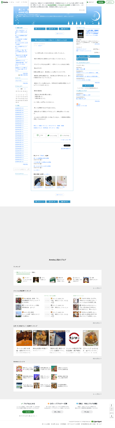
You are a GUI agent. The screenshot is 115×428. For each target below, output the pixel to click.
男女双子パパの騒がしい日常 (83, 95)
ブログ (39, 45)
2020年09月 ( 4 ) (19, 146)
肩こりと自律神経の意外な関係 (41, 158)
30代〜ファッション (78, 295)
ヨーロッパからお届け (50, 295)
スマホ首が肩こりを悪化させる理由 (42, 162)
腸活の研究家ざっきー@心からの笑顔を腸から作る (88, 76)
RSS (79, 104)
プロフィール (89, 35)
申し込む (87, 412)
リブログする (65, 135)
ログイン (110, 2)
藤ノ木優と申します (81, 98)
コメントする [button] (53, 135)
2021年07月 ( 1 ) (19, 134)
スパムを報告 (46, 424)
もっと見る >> (37, 170)
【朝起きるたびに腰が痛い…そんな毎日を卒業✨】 (21, 57)
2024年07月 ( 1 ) (19, 114)
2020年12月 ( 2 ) (19, 142)
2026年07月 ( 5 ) (19, 108)
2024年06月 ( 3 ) (19, 116)
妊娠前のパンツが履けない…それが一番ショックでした (21, 69)
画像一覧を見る (24, 75)
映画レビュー (19, 295)
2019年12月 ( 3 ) (19, 161)
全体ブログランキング (81, 49)
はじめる (28, 412)
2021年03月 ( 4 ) (19, 140)
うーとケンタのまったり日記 (83, 80)
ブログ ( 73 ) (18, 80)
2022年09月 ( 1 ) (19, 125)
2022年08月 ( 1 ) (19, 127)
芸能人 (33, 272)
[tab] (23, 272)
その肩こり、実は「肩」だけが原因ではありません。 (21, 52)
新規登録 (101, 2)
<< (18, 88)
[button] (112, 416)
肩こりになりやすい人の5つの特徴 (42, 166)
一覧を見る (97, 82)
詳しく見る (57, 412)
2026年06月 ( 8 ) (19, 110)
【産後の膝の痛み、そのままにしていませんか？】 (21, 64)
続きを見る (97, 44)
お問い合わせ (56, 424)
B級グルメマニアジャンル (23, 272)
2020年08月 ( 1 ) (19, 148)
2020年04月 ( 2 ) (19, 155)
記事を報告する (67, 148)
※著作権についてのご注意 (81, 105)
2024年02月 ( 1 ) (19, 123)
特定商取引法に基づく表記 (89, 424)
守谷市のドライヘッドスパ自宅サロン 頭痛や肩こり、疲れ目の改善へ (88, 72)
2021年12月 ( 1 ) (19, 129)
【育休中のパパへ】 (20, 60)
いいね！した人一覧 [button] (66, 139)
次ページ (60, 33)
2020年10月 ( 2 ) (19, 144)
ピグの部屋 (95, 35)
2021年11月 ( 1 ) (19, 131)
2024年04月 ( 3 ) (19, 119)
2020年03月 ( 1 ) (19, 157)
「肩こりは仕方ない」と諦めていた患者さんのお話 (50, 40)
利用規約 (64, 424)
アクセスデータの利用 (74, 424)
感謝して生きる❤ (80, 69)
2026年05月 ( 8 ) (19, 112)
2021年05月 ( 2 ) (19, 136)
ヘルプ (100, 424)
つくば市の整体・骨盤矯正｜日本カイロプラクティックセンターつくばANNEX (92, 32)
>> (25, 88)
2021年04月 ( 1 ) (19, 138)
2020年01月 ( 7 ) (19, 159)
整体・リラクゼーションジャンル (83, 50)
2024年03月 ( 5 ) (19, 121)
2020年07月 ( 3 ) (19, 151)
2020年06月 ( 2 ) (19, 153)
